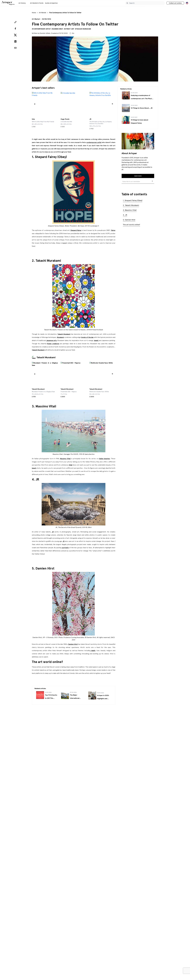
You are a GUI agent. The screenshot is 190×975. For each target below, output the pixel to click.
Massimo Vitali (65, 458)
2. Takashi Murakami (131, 205)
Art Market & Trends (36, 3)
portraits (65, 547)
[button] (35, 104)
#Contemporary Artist (41, 29)
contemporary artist (94, 142)
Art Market (42, 13)
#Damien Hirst (57, 29)
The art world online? (131, 225)
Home (34, 13)
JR (53, 532)
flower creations (53, 343)
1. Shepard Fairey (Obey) (132, 200)
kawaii (96, 340)
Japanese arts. (51, 340)
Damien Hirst (73, 644)
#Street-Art (69, 29)
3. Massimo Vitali (130, 210)
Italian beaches (104, 458)
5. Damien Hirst (129, 220)
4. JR (125, 215)
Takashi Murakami (63, 334)
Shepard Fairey (76, 230)
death (93, 650)
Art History (22, 3)
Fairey (113, 230)
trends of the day (87, 337)
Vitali (70, 465)
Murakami (60, 337)
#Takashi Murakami (83, 29)
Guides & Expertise (51, 3)
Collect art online (175, 3)
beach (34, 468)
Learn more (138, 176)
